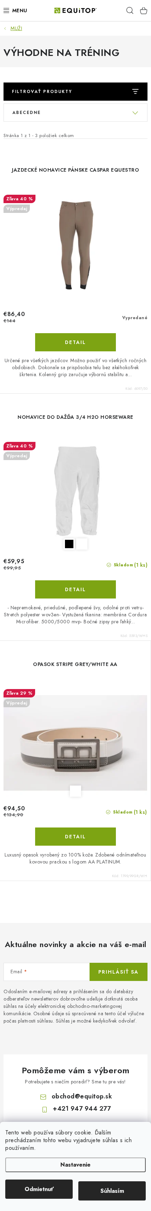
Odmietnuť (39, 1189)
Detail (75, 342)
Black (69, 544)
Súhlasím (112, 1191)
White (82, 544)
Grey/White (75, 791)
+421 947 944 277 (82, 1108)
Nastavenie (75, 1165)
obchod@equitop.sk (82, 1096)
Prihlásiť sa (118, 971)
